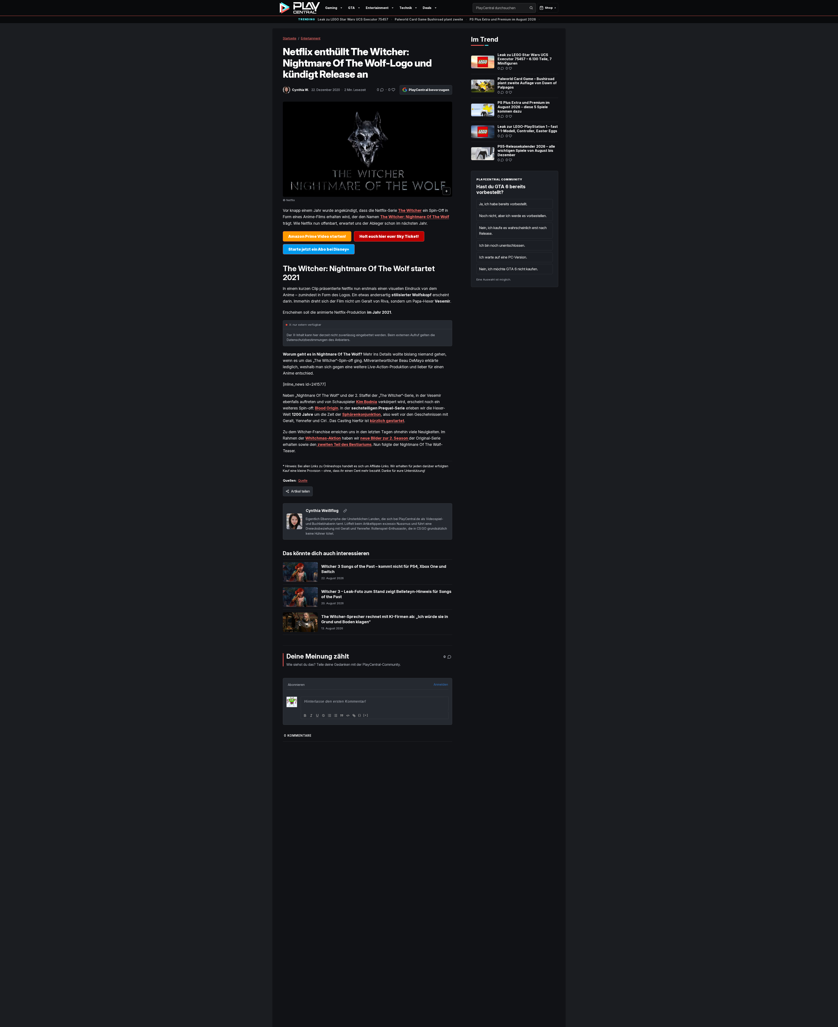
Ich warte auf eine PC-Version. (503, 257)
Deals (427, 8)
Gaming (331, 8)
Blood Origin (326, 408)
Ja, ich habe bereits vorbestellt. (503, 204)
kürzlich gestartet (387, 420)
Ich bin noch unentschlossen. (502, 245)
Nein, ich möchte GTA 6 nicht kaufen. (508, 269)
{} (359, 715)
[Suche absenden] (531, 8)
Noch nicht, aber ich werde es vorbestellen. (513, 216)
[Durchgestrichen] (323, 715)
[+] (365, 715)
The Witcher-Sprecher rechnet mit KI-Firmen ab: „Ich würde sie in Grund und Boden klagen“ (384, 619)
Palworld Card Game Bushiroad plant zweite (429, 19)
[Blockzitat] (342, 715)
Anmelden (441, 684)
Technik (405, 8)
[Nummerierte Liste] (329, 715)
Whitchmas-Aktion (323, 438)
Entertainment (377, 8)
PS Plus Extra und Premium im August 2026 (503, 19)
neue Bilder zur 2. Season (384, 438)
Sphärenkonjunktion (361, 414)
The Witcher (410, 210)
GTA (351, 8)
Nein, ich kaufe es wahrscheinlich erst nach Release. (513, 231)
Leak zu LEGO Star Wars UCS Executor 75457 (353, 19)
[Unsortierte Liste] (336, 715)
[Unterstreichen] (317, 715)
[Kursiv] (311, 715)
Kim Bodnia (366, 401)
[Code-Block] (348, 715)
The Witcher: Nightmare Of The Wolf (414, 216)
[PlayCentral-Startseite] (300, 8)
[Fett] (305, 715)
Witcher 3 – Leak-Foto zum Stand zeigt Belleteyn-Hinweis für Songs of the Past (386, 594)
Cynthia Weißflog (322, 510)
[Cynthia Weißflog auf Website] (345, 511)
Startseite (289, 38)
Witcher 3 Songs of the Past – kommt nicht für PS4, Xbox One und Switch (383, 569)
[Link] (354, 715)
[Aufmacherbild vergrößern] (367, 149)
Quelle (302, 480)
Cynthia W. (300, 90)
